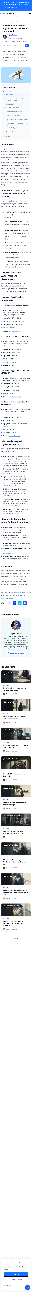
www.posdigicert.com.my (17, 331)
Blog (17, 22)
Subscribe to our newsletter (14, 41)
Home (4, 22)
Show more (16, 938)
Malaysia (10, 22)
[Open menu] (30, 13)
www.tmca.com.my (15, 397)
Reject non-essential (16, 1280)
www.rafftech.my (14, 436)
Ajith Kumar (12, 35)
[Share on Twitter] (20, 603)
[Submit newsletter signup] (27, 45)
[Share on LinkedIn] (25, 603)
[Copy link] (9, 603)
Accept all (16, 1274)
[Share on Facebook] (14, 603)
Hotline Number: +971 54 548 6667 (15, 8)
